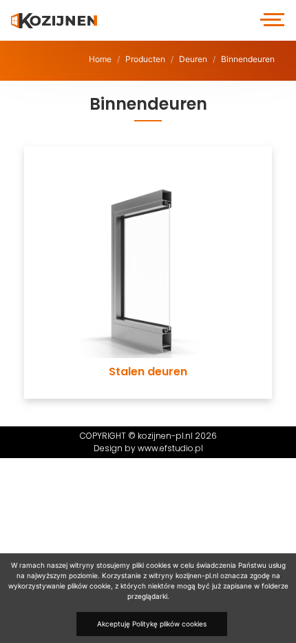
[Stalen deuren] (148, 138)
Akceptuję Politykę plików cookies (152, 624)
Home (100, 59)
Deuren (193, 59)
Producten (145, 59)
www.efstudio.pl (170, 448)
